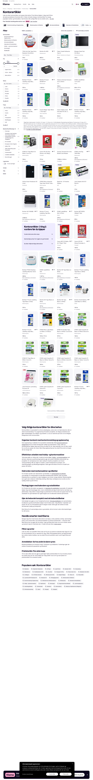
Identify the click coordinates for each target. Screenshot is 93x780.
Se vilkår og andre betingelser (33, 129)
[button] (77, 4)
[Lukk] (72, 763)
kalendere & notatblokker (52, 488)
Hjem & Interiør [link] (17, 8)
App (29, 4)
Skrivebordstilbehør (9, 42)
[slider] (4, 63)
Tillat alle (65, 774)
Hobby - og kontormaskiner (10, 46)
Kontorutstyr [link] (25, 8)
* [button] (63, 87)
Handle (24, 4)
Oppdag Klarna (17, 4)
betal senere (57, 524)
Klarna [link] (4, 8)
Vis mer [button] (56, 417)
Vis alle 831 (5, 101)
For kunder (5, 1)
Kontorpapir (7, 48)
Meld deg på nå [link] (79, 774)
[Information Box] (32, 31)
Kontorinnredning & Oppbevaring (8, 37)
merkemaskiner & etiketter (58, 473)
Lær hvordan (33, 21)
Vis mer (52, 19)
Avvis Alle (52, 774)
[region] (47, 770)
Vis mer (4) (6, 50)
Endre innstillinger (27, 774)
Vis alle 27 (5, 125)
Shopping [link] (10, 8)
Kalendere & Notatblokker (10, 44)
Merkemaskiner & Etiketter (10, 40)
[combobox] (67, 31)
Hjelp (33, 4)
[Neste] (88, 25)
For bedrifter (12, 1)
